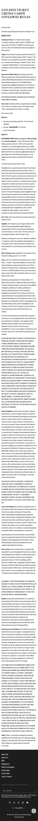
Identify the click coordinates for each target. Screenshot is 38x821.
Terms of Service (6, 776)
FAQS (2, 761)
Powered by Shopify (19, 817)
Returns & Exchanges (7, 767)
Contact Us (4, 757)
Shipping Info (5, 764)
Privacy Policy (5, 773)
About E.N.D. (4, 754)
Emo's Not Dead (15, 814)
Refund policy (5, 770)
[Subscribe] (35, 791)
